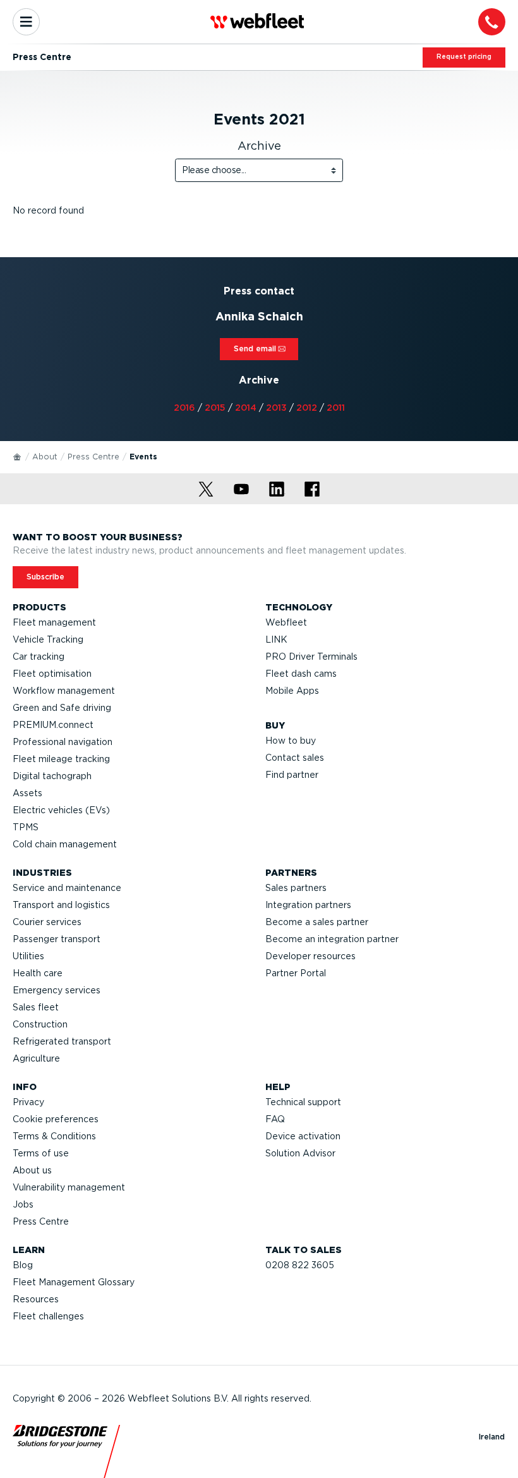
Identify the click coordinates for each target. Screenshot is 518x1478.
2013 (276, 408)
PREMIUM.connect (53, 725)
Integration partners (308, 905)
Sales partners (296, 888)
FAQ (275, 1119)
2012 (306, 408)
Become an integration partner (332, 939)
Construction (40, 1024)
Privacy (28, 1102)
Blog (23, 1265)
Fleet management (54, 622)
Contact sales (294, 758)
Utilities (28, 956)
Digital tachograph (52, 776)
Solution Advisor (300, 1153)
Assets (27, 793)
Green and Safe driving (62, 708)
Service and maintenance (67, 888)
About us (32, 1170)
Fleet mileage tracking (61, 759)
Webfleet (286, 622)
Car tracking (38, 656)
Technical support (303, 1102)
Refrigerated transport (62, 1041)
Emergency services (56, 990)
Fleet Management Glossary (74, 1282)
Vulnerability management (69, 1187)
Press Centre (93, 456)
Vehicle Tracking (48, 639)
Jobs (23, 1204)
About (44, 456)
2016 (184, 408)
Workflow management (64, 691)
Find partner (291, 775)
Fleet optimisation (52, 674)
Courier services (47, 922)
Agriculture (36, 1058)
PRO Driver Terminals (311, 656)
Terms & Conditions (54, 1136)
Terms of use (41, 1153)
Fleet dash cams (301, 674)
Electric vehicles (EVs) (61, 810)
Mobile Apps (292, 691)
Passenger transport (56, 939)
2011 (336, 408)
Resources (36, 1299)
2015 (215, 408)
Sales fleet (36, 1007)
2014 (245, 408)
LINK (276, 639)
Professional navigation (62, 742)
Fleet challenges (48, 1316)
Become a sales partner (316, 922)
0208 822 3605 (299, 1265)
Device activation (302, 1136)
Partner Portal (295, 973)
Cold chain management (65, 844)
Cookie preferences (56, 1119)
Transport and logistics (61, 905)
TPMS (26, 827)
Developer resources (310, 956)
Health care (38, 973)
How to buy (290, 741)
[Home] (17, 456)
